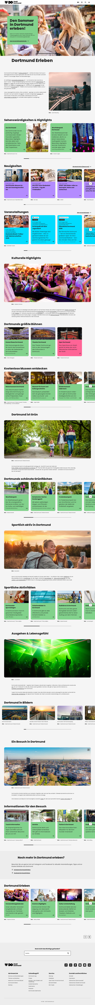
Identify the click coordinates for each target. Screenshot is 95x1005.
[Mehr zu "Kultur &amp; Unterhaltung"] (69, 903)
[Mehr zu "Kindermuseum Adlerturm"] (69, 386)
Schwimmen (27, 578)
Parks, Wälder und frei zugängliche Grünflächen (24, 468)
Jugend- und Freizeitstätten (19, 580)
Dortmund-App (33, 976)
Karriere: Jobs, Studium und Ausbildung (35, 981)
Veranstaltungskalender (17, 80)
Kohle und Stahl (23, 73)
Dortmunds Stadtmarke (35, 991)
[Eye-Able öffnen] (81, 2)
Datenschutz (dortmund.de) (76, 980)
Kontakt (71, 976)
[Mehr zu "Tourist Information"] (16, 824)
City (13, 687)
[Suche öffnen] (85, 2)
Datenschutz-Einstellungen (76, 985)
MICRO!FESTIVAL (63, 313)
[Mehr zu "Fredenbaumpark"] (69, 496)
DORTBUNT (40, 313)
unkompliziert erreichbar (10, 97)
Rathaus (10, 985)
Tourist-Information (65, 799)
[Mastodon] (75, 965)
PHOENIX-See (19, 85)
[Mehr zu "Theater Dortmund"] (43, 341)
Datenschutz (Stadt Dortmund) (77, 982)
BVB (22, 94)
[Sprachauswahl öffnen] (78, 2)
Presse (30, 978)
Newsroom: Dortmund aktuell (15, 980)
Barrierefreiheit (53, 982)
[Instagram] (70, 965)
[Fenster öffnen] (14, 713)
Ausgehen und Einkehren (18, 688)
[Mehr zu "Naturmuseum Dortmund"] (16, 386)
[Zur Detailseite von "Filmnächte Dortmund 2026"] (69, 229)
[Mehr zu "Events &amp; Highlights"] (43, 903)
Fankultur (39, 94)
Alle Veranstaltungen (83, 212)
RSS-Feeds (51, 985)
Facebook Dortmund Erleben (22, 873)
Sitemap (51, 976)
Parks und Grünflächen (59, 578)
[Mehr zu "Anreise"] (43, 824)
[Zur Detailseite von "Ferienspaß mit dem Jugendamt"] (43, 229)
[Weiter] (89, 711)
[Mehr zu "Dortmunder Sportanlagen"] (16, 605)
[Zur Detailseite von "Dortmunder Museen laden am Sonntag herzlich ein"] (16, 183)
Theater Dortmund (69, 310)
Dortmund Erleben (13, 982)
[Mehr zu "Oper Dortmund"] (69, 341)
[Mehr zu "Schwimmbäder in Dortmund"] (43, 605)
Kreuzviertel (14, 87)
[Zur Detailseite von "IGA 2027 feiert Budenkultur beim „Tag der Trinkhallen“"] (43, 183)
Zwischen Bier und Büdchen (18, 694)
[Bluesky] (80, 965)
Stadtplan (51, 978)
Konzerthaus (40, 311)
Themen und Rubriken (13, 978)
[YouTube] (84, 965)
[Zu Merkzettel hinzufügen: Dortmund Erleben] (85, 936)
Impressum (72, 978)
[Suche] (68, 953)
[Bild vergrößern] (88, 74)
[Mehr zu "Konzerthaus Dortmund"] (16, 341)
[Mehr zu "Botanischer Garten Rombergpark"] (43, 496)
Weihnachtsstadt (54, 315)
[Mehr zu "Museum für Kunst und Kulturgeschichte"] (43, 386)
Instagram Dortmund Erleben (22, 870)
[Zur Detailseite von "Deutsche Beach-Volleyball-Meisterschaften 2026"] (16, 229)
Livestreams (32, 986)
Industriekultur (39, 82)
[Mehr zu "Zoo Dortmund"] (26, 137)
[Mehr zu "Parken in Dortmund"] (69, 824)
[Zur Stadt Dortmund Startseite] (13, 2)
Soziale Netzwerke (33, 984)
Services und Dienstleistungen (15, 976)
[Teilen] (89, 936)
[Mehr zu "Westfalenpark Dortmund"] (72, 137)
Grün (28, 83)
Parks (11, 83)
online (42, 799)
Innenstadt (37, 85)
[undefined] (90, 137)
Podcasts (31, 988)
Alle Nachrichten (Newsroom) (81, 166)
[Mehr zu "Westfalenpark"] (16, 496)
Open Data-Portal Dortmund (56, 980)
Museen (6, 83)
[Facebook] (66, 965)
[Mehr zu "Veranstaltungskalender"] (16, 903)
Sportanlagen (47, 578)
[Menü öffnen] (89, 2)
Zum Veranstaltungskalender (18, 41)
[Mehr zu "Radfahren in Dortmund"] (69, 605)
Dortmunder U (53, 311)
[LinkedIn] (89, 965)
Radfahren (66, 576)
